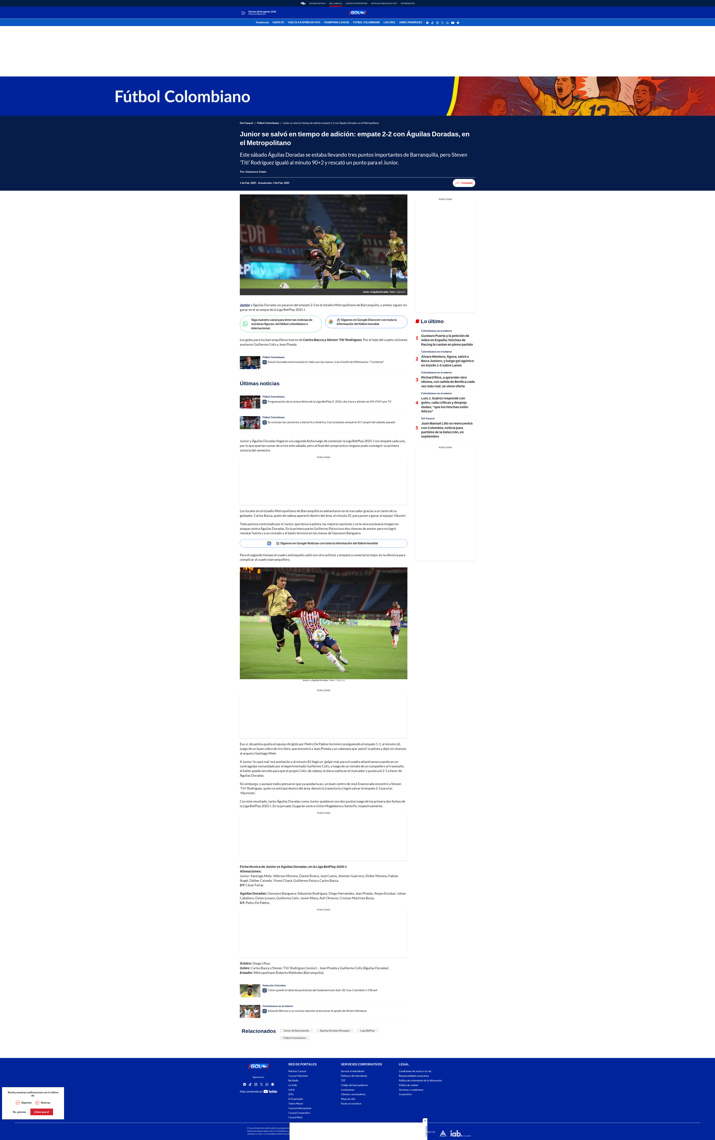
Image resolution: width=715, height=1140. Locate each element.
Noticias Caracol (297, 1071)
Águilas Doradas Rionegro (335, 1030)
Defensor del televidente (354, 1076)
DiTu (290, 1094)
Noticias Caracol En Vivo (384, 3)
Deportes (26, 1102)
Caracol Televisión (298, 1076)
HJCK (291, 1090)
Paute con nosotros (351, 1103)
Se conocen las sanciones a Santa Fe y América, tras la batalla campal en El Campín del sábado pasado (331, 422)
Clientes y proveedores (353, 1094)
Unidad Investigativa (356, 3)
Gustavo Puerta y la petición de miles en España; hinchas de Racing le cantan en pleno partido (447, 340)
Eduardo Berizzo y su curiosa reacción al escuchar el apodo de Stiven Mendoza (317, 1010)
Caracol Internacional (299, 1108)
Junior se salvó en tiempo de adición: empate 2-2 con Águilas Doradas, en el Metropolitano (331, 123)
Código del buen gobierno (354, 1085)
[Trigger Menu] (243, 13)
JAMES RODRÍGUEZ (410, 22)
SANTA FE (278, 22)
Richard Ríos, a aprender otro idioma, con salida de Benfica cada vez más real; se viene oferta (448, 381)
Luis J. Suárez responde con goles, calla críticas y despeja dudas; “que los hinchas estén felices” (444, 404)
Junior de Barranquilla (296, 1030)
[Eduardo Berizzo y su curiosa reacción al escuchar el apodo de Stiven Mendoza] (250, 1011)
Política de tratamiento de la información (420, 1080)
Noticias (45, 1102)
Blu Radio (293, 1080)
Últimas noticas (317, 3)
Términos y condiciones (411, 1090)
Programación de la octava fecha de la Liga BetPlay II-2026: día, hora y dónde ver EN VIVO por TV (329, 401)
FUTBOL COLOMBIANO (366, 22)
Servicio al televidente (352, 1071)
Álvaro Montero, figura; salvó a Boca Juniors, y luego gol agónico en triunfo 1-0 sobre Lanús (447, 360)
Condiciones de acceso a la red (415, 1071)
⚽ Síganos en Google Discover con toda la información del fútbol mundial (367, 322)
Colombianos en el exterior (278, 1006)
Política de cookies (408, 1085)
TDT (343, 1080)
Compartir (467, 182)
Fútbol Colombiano (268, 123)
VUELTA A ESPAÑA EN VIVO (304, 22)
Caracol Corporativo (299, 1113)
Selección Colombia (274, 985)
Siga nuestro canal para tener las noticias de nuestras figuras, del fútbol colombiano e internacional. (281, 324)
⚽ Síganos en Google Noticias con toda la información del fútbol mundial (327, 543)
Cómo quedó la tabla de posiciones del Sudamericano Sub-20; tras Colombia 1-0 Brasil (322, 990)
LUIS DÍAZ (389, 22)
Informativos (408, 3)
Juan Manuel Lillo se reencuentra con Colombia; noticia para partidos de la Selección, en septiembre (447, 429)
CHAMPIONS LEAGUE (336, 22)
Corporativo (405, 1094)
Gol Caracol (335, 3)
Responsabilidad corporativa (414, 1076)
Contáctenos (348, 1090)
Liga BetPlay (367, 1030)
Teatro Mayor (295, 1103)
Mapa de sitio (348, 1099)
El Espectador (295, 1099)
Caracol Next (295, 1117)
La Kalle (292, 1085)
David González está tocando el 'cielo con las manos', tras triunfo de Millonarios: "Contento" (326, 362)
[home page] (303, 3)
